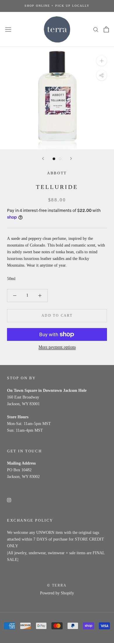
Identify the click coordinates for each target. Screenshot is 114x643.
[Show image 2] (60, 158)
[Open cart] (106, 29)
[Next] (71, 158)
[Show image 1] (54, 158)
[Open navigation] (8, 29)
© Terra (57, 585)
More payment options (57, 347)
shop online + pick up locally (57, 5)
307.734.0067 (18, 490)
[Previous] (43, 158)
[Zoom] (101, 61)
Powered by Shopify (57, 593)
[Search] (96, 29)
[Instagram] (9, 500)
